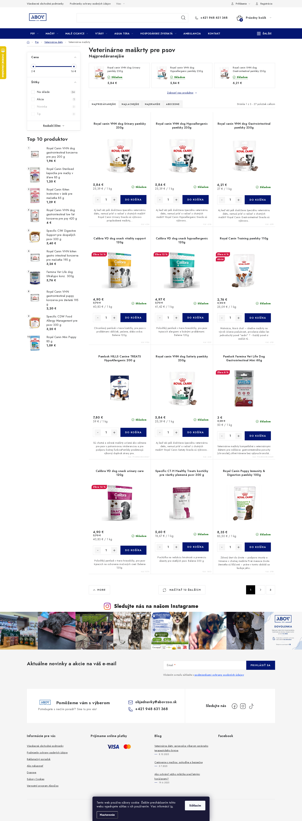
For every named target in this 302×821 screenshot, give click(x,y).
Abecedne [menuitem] (172, 104)
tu (171, 806)
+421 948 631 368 (214, 18)
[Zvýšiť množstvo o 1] (114, 200)
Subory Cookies (35, 779)
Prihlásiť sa (261, 665)
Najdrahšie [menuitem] (152, 104)
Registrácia (266, 3)
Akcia (56, 99)
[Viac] (264, 33)
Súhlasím (195, 806)
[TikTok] (251, 706)
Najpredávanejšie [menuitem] (104, 104)
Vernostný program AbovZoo (43, 785)
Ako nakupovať (35, 766)
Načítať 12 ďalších (184, 590)
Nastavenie (107, 815)
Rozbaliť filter (52, 125)
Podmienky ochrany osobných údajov (90, 3)
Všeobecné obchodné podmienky (45, 3)
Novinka (56, 107)
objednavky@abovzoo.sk (156, 702)
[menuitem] (34, 33)
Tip (56, 114)
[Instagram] (243, 706)
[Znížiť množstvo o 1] (98, 200)
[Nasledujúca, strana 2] (260, 589)
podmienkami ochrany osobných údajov (219, 675)
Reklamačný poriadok (39, 759)
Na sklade (56, 92)
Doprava (31, 772)
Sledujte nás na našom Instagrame (156, 606)
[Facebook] (234, 706)
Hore (101, 590)
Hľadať (183, 17)
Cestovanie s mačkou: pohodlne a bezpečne (178, 762)
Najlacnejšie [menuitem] (130, 104)
